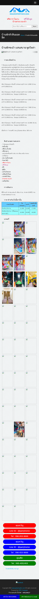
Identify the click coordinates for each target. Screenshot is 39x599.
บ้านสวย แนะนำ (20, 21)
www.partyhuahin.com (18, 588)
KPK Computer (23, 590)
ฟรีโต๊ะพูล (28, 19)
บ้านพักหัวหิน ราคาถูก (12, 569)
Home (22, 35)
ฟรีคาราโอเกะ (13, 19)
